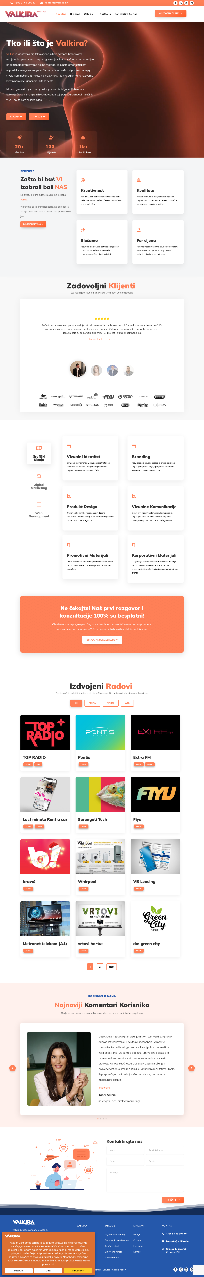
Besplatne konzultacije (101, 639)
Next (111, 966)
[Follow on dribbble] (192, 3)
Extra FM (142, 757)
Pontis (84, 757)
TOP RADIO (34, 757)
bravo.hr (110, 339)
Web (127, 703)
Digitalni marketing (115, 1234)
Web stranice (112, 1257)
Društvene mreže (113, 1251)
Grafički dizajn (112, 1246)
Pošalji (171, 1200)
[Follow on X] (181, 3)
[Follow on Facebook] (175, 3)
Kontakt (37, 116)
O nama (75, 14)
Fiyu (137, 819)
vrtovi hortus (90, 943)
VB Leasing (144, 881)
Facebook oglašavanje (117, 1240)
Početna (61, 14)
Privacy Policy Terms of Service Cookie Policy (102, 1269)
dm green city (146, 943)
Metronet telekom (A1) (45, 943)
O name (137, 1240)
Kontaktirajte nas (126, 14)
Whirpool (87, 881)
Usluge (88, 14)
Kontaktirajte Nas (169, 13)
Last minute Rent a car (45, 819)
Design (92, 703)
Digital (110, 703)
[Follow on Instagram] (186, 3)
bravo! (29, 881)
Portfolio (105, 14)
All (76, 703)
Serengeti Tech (92, 819)
